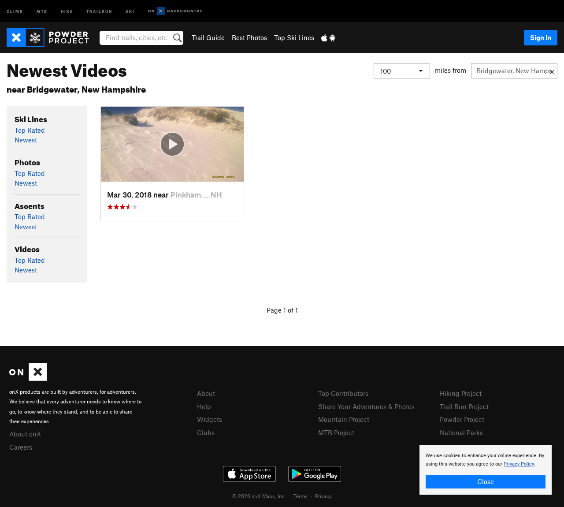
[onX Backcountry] (175, 11)
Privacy (323, 496)
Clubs (206, 432)
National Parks (461, 432)
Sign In (540, 37)
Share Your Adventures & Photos (366, 406)
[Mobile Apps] (328, 37)
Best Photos (249, 37)
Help (204, 406)
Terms (300, 496)
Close (485, 481)
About (206, 393)
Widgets (209, 419)
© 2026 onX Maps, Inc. (259, 496)
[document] (485, 469)
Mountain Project (343, 419)
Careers (20, 447)
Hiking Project (461, 393)
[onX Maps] (28, 378)
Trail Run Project (464, 406)
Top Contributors (343, 393)
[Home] (52, 37)
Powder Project (462, 419)
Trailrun (99, 11)
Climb (15, 11)
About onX (25, 434)
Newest (26, 140)
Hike (67, 11)
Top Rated (30, 130)
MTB (42, 11)
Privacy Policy (519, 464)
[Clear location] (552, 71)
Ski (130, 11)
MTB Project (336, 432)
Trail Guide (208, 37)
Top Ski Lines (294, 37)
